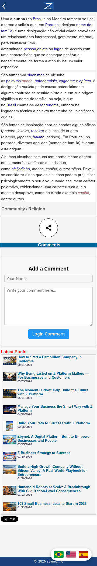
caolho (83, 193)
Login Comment (48, 334)
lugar (58, 49)
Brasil (37, 19)
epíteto (85, 81)
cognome (67, 81)
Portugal (52, 25)
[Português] (59, 554)
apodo (27, 81)
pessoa (30, 49)
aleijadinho (21, 169)
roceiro (37, 131)
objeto (42, 49)
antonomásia (46, 81)
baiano (38, 137)
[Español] (83, 554)
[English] (71, 554)
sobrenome (49, 105)
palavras (13, 81)
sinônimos (35, 75)
